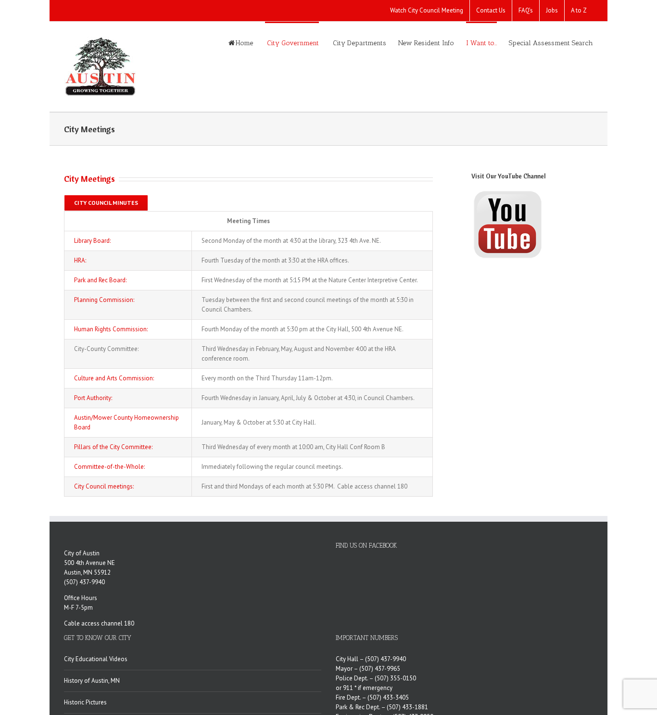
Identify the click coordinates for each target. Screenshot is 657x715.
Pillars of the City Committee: (113, 447)
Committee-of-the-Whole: (109, 467)
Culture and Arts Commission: (114, 378)
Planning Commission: (104, 300)
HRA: (80, 260)
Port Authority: (93, 398)
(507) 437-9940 (84, 582)
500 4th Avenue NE (89, 563)
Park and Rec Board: (100, 280)
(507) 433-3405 (388, 697)
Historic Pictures (85, 702)
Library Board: (92, 241)
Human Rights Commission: (111, 329)
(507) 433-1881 (407, 707)
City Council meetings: (104, 486)
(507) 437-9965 (379, 669)
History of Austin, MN (92, 681)
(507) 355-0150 (395, 678)
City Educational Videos (95, 659)
